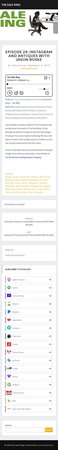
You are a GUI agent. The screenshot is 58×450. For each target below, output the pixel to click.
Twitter (17, 192)
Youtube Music (29, 117)
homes (24, 183)
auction (16, 176)
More (44, 117)
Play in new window (22, 99)
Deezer (8, 117)
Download (37, 99)
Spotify (34, 106)
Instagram (33, 183)
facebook (43, 180)
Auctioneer (25, 176)
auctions (34, 176)
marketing (9, 186)
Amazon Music (45, 106)
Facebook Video (12, 183)
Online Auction (22, 186)
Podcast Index (30, 114)
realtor (26, 189)
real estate (17, 189)
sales (33, 189)
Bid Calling (45, 176)
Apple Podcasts (22, 106)
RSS (39, 117)
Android (9, 110)
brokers (17, 180)
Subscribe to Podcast (15, 255)
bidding (8, 180)
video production (35, 192)
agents (8, 176)
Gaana (19, 114)
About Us (9, 249)
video (23, 192)
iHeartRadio (29, 110)
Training (9, 192)
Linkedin (43, 183)
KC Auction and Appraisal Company (25, 157)
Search (8, 425)
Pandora (19, 110)
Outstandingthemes (45, 445)
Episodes (9, 173)
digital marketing (29, 180)
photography (35, 186)
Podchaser (10, 114)
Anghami (17, 117)
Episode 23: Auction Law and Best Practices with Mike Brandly (29, 221)
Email (41, 114)
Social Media (43, 189)
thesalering (18, 65)
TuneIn (48, 114)
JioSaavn (41, 110)
